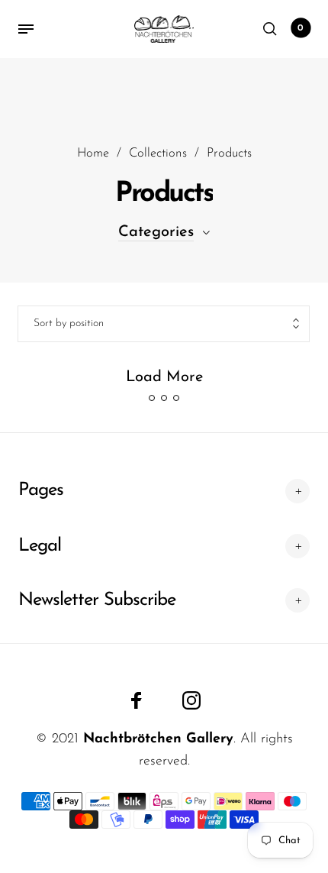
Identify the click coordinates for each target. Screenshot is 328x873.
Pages (40, 490)
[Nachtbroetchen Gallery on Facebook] (136, 700)
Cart (300, 28)
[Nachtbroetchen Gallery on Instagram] (191, 700)
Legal (39, 546)
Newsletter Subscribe (96, 600)
